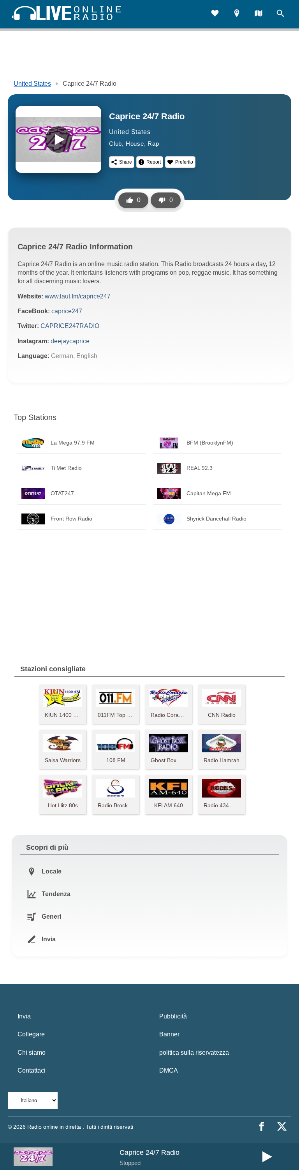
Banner (169, 1034)
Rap (153, 143)
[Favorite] (215, 14)
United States (32, 83)
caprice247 (66, 311)
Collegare (31, 1034)
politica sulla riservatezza (194, 1052)
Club (115, 143)
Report (153, 162)
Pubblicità (173, 1016)
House (135, 143)
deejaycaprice (70, 341)
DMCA (168, 1070)
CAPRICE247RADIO (69, 326)
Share (125, 162)
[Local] (237, 14)
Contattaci (32, 1070)
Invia (24, 1016)
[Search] (280, 14)
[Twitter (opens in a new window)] (282, 1126)
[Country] (258, 14)
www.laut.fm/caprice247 (78, 296)
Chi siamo (32, 1052)
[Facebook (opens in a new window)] (261, 1126)
